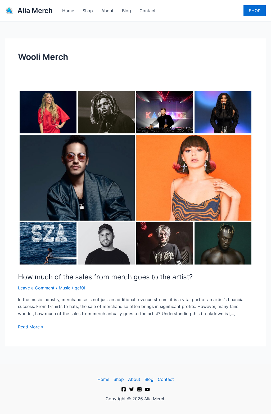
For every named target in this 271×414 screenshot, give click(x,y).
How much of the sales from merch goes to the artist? (105, 277)
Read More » (30, 326)
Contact (147, 10)
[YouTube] (147, 389)
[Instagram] (139, 389)
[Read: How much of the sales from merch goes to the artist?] (135, 177)
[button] (254, 10)
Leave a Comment (36, 287)
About (107, 10)
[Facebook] (123, 389)
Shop (88, 10)
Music (64, 287)
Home (68, 10)
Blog (126, 10)
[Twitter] (131, 389)
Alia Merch (35, 10)
